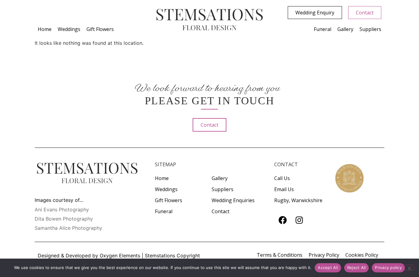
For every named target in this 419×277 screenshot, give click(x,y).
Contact (220, 211)
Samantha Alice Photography (68, 228)
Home (45, 29)
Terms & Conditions (279, 255)
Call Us (282, 178)
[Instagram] (299, 220)
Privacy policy (388, 267)
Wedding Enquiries (233, 200)
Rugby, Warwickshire (298, 200)
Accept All (328, 267)
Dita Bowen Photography (64, 219)
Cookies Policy (361, 255)
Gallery (345, 29)
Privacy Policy (324, 255)
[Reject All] (409, 267)
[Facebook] (282, 220)
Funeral (322, 29)
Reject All (356, 267)
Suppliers (370, 29)
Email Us (284, 189)
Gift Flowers (100, 29)
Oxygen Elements (120, 255)
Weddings (69, 29)
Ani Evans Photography (62, 209)
